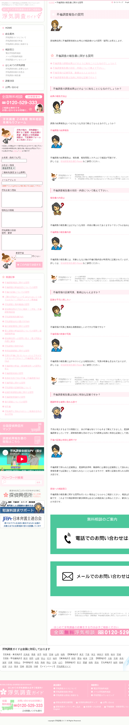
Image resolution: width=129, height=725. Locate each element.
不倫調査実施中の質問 (15, 397)
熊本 (16, 666)
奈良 (122, 658)
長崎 (121, 662)
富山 (43, 658)
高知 (97, 662)
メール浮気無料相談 (14, 56)
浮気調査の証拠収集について (18, 387)
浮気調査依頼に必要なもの (17, 69)
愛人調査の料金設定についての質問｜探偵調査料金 (23, 332)
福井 (55, 658)
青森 (33, 654)
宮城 (51, 654)
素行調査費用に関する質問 (17, 326)
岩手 (39, 654)
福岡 (115, 662)
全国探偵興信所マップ (87, 702)
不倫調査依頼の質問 (14, 373)
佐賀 (4, 666)
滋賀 (4, 662)
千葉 (87, 654)
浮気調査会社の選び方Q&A (17, 321)
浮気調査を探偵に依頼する (17, 44)
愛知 (79, 658)
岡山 (49, 662)
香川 (79, 662)
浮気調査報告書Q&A (14, 317)
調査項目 (9, 81)
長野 (31, 658)
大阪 (110, 658)
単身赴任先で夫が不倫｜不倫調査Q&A (22, 378)
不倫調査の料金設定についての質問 (21, 287)
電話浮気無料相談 (13, 53)
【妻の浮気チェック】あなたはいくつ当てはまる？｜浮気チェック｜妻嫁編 (23, 298)
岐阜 (85, 658)
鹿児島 (29, 666)
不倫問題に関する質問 (15, 383)
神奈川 (100, 654)
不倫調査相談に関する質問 (17, 282)
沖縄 (36, 666)
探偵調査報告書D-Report (72, 161)
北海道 (26, 654)
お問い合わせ (12, 87)
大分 (10, 666)
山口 (60, 662)
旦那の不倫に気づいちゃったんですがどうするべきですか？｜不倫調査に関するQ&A (23, 358)
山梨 (37, 658)
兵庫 (10, 662)
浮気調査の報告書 (13, 75)
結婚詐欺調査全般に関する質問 (19, 392)
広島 (54, 662)
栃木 (113, 654)
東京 (81, 654)
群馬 (107, 654)
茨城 (119, 654)
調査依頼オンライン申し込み (68, 707)
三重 (91, 658)
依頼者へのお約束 (93, 707)
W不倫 (8, 406)
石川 (49, 658)
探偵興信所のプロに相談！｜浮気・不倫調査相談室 (23, 310)
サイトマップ (118, 2)
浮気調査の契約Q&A (14, 346)
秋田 (45, 654)
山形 (57, 654)
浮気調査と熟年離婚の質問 (17, 304)
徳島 (91, 662)
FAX (20, 151)
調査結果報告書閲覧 (64, 702)
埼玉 (93, 654)
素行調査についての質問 (16, 402)
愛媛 (85, 662)
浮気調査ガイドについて (16, 37)
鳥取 (37, 662)
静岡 (73, 658)
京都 (116, 658)
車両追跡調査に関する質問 (17, 351)
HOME (8, 28)
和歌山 (17, 662)
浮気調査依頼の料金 (14, 41)
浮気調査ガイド (63, 666)
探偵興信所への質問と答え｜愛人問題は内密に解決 (23, 339)
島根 (43, 662)
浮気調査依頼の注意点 (15, 72)
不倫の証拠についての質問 (17, 292)
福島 (63, 654)
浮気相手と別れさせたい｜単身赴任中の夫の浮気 (23, 412)
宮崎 (22, 666)
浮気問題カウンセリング (16, 60)
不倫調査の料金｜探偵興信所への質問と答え (23, 367)
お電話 (15, 151)
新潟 (25, 658)
